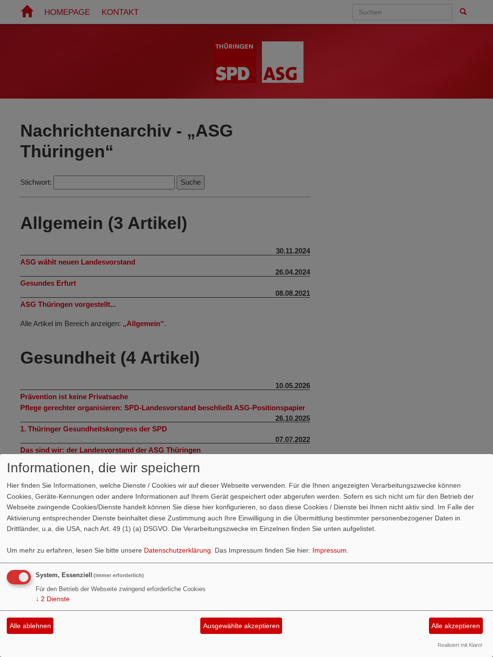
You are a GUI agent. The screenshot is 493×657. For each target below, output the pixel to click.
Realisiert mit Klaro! (460, 645)
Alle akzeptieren (455, 626)
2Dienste (53, 599)
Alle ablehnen (30, 626)
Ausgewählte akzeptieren (241, 626)
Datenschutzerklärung (177, 550)
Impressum (329, 550)
